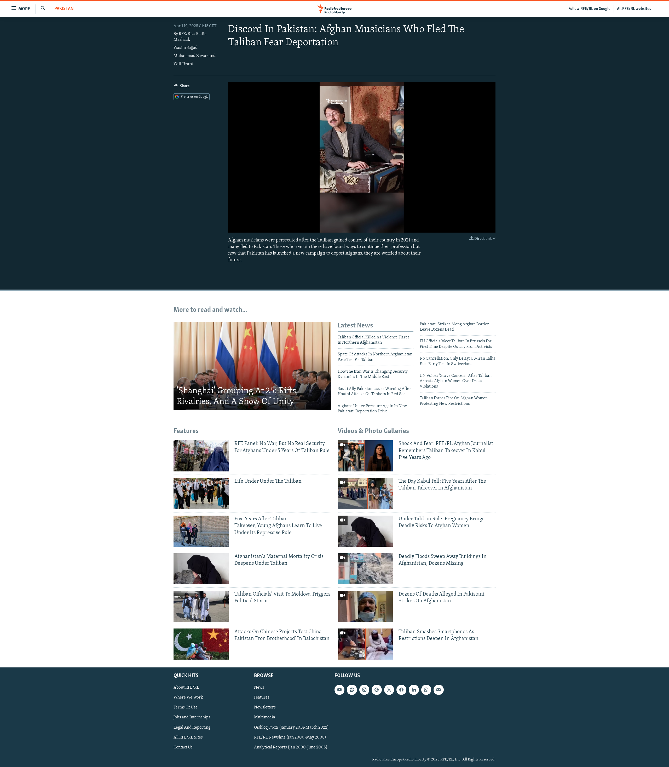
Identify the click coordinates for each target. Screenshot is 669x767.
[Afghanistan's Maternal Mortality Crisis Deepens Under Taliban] (201, 568)
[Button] (181, 87)
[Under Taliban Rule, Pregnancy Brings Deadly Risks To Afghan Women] (365, 531)
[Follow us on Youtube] (339, 690)
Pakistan (64, 9)
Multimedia (264, 717)
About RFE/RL (186, 687)
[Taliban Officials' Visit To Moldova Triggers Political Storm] (201, 606)
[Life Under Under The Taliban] (201, 493)
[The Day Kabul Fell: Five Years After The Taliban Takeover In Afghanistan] (365, 493)
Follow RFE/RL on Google (589, 9)
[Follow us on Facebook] (401, 690)
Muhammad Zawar (191, 56)
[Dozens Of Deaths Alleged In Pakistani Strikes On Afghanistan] (365, 606)
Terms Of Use (186, 707)
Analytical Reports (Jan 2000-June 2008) (290, 747)
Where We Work (188, 697)
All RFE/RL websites (634, 9)
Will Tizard (183, 64)
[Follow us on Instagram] (364, 690)
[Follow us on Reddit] (352, 690)
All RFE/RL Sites (188, 737)
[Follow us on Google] (377, 690)
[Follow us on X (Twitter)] (389, 690)
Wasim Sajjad (186, 48)
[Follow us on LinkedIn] (414, 690)
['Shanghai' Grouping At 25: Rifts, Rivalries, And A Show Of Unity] (252, 366)
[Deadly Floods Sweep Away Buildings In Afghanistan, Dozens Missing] (365, 568)
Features (261, 697)
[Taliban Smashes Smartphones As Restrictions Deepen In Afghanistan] (365, 644)
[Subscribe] (438, 690)
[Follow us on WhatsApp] (426, 690)
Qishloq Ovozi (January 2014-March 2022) (291, 727)
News (259, 687)
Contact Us (183, 747)
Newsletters (265, 707)
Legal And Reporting (192, 727)
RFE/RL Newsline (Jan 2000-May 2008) (290, 737)
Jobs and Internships (192, 717)
